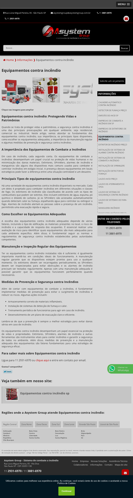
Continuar (67, 491)
